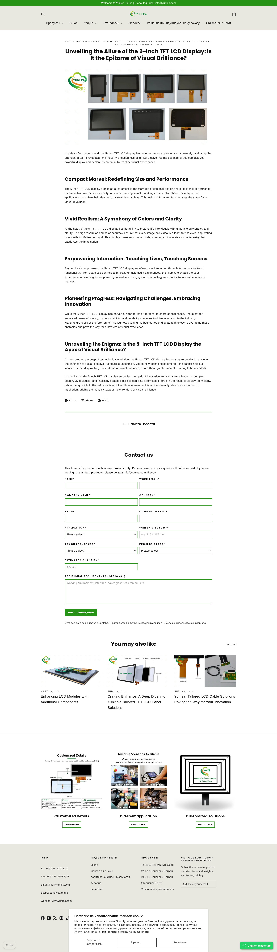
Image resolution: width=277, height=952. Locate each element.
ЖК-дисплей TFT (151, 883)
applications (72, 197)
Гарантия (96, 889)
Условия (96, 883)
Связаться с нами (218, 23)
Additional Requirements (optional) (95, 576)
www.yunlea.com (62, 900)
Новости (135, 23)
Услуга (89, 23)
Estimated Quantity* (82, 560)
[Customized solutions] (205, 780)
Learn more (72, 824)
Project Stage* (152, 544)
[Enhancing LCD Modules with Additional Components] (72, 671)
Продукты (53, 23)
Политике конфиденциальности (128, 931)
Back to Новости (141, 424)
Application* (75, 528)
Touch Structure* (80, 544)
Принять (136, 942)
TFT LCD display (127, 44)
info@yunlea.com (135, 472)
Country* (147, 495)
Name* (70, 479)
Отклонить (180, 942)
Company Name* (77, 495)
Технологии (111, 23)
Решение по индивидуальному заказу (173, 23)
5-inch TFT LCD (115, 153)
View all (231, 644)
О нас (73, 23)
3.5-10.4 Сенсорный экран (157, 865)
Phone (70, 511)
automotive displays (126, 197)
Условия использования (180, 623)
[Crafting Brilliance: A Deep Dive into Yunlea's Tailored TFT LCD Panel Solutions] (139, 671)
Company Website (153, 511)
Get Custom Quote (81, 612)
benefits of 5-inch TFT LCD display (182, 41)
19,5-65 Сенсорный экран (157, 877)
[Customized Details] (72, 780)
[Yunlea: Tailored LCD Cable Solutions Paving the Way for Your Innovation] (205, 671)
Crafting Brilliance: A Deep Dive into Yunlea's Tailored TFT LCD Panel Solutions (136, 702)
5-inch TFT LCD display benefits (127, 41)
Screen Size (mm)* (154, 528)
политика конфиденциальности (110, 877)
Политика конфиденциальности (144, 623)
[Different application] (139, 780)
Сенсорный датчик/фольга (157, 889)
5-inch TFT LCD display (82, 41)
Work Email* (149, 479)
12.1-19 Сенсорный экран (157, 871)
